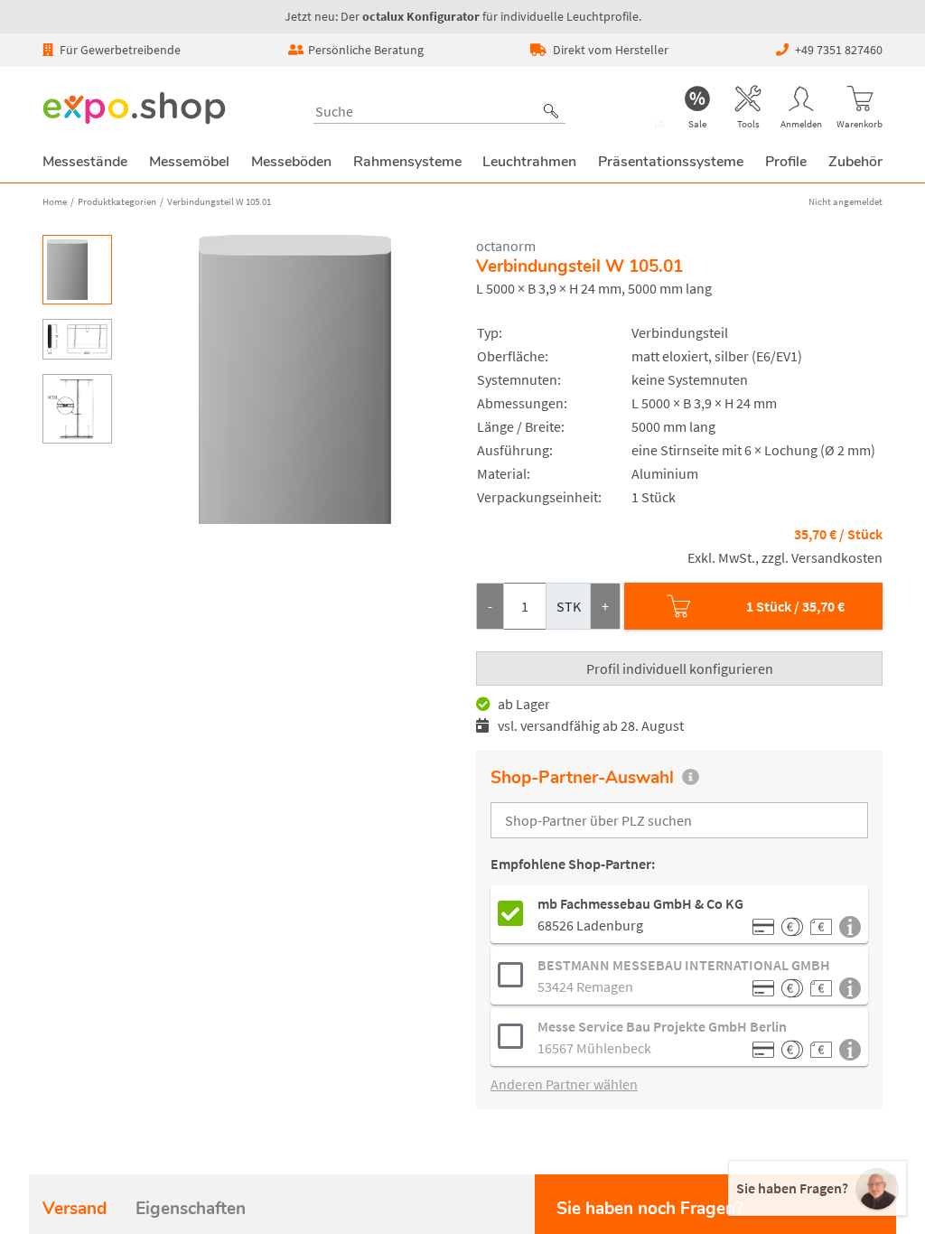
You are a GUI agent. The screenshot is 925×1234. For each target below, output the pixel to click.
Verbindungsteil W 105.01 (219, 201)
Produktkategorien (117, 201)
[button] (551, 111)
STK (568, 606)
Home (54, 201)
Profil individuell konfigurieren (679, 668)
